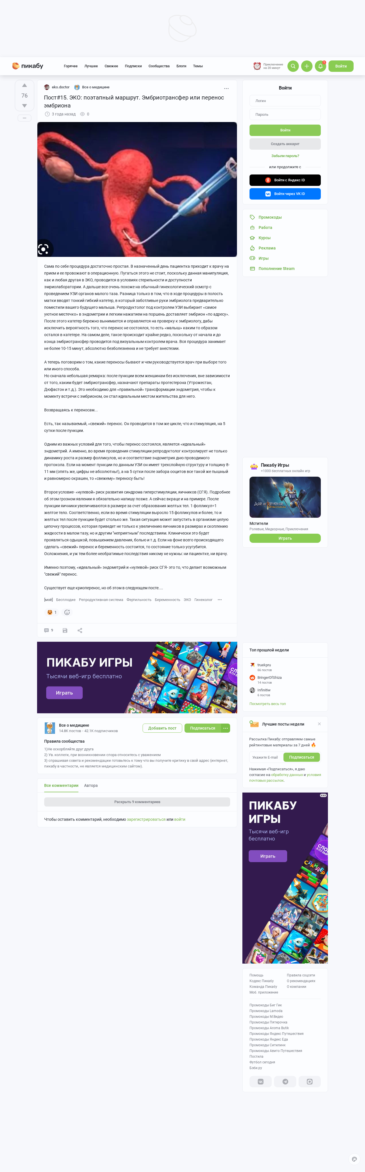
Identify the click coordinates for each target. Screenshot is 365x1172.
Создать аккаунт (285, 144)
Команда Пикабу (263, 987)
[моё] (48, 600)
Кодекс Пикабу (262, 981)
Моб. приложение (264, 992)
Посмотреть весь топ (268, 704)
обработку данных (287, 775)
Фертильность (139, 600)
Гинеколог (203, 600)
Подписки (133, 66)
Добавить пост (162, 728)
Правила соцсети (301, 975)
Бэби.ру (256, 1068)
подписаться (301, 757)
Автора (91, 785)
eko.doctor (61, 87)
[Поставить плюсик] (24, 85)
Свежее (111, 66)
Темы (198, 66)
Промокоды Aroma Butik (269, 1028)
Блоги (181, 66)
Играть (285, 538)
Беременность (167, 600)
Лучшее (91, 66)
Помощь (256, 975)
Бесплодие (66, 600)
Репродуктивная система (101, 600)
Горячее (71, 66)
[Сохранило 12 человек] (65, 630)
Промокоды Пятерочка (268, 1022)
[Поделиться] (79, 630)
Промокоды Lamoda (266, 1011)
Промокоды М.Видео (266, 1017)
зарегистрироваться (146, 819)
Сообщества (159, 66)
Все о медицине (74, 725)
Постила (256, 1057)
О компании (296, 987)
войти (179, 819)
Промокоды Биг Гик (266, 1005)
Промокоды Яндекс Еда (269, 1039)
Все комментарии (61, 785)
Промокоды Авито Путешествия (276, 1051)
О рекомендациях (301, 981)
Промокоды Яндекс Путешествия (277, 1034)
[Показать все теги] (220, 599)
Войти (341, 66)
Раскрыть (137, 802)
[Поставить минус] (24, 105)
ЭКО (187, 600)
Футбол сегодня (262, 1062)
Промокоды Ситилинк (267, 1045)
